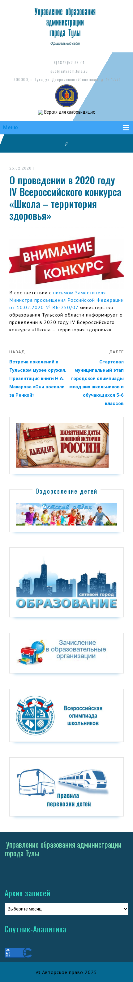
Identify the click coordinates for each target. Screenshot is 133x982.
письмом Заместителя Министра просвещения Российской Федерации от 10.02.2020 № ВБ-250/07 (66, 299)
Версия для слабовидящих (69, 111)
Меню (10, 127)
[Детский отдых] (66, 514)
